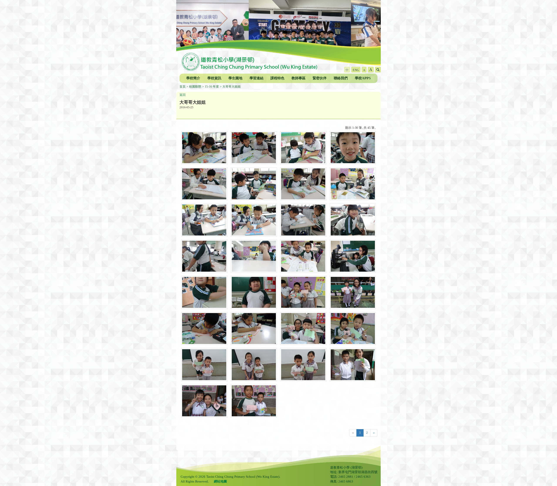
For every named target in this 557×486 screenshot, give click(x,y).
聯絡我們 (341, 78)
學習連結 (256, 78)
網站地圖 (220, 481)
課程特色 (277, 78)
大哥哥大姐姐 (231, 86)
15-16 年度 (212, 86)
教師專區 (298, 78)
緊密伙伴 (320, 78)
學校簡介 (193, 78)
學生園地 (235, 78)
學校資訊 (214, 78)
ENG (356, 70)
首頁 (183, 86)
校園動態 (195, 86)
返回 (183, 95)
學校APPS (363, 78)
